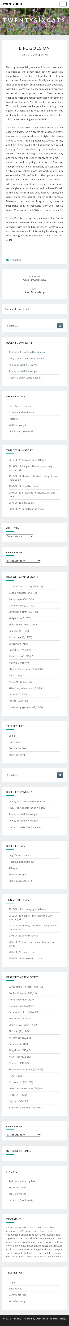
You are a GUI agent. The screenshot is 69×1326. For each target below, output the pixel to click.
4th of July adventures (21, 688)
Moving (13, 662)
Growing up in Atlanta (34, 459)
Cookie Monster (17, 592)
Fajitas (12, 700)
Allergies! (14, 418)
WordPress (42, 1318)
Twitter (13, 1181)
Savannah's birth (18, 611)
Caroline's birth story (20, 586)
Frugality (14, 649)
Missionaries (15, 681)
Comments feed (17, 748)
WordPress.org (17, 754)
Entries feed (15, 741)
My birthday (15, 656)
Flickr (12, 1187)
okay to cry (28, 502)
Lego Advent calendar (20, 406)
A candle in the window (32, 352)
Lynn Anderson (50, 149)
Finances (13, 630)
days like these (30, 486)
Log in (12, 735)
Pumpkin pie (16, 599)
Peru (11, 675)
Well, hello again (29, 364)
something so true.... (33, 508)
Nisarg (62, 1318)
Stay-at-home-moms (20, 669)
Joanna (33, 157)
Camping (14, 643)
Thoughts (15, 259)
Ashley (45, 54)
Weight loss (15, 618)
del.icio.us (14, 1200)
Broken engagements (21, 707)
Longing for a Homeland (21, 149)
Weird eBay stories (19, 624)
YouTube (13, 1193)
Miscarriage (15, 637)
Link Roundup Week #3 (21, 431)
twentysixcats (13, 4)
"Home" (13, 694)
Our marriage (16, 605)
